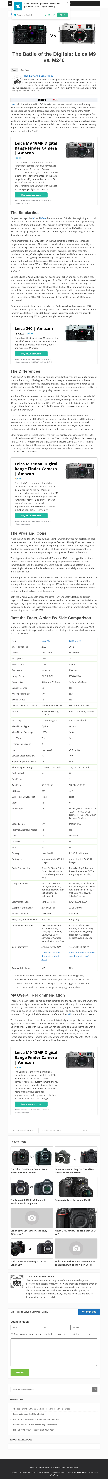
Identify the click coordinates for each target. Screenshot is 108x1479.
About (14, 70)
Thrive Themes (81, 1472)
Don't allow (50, 14)
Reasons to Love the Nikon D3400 (28, 1414)
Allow (62, 14)
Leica (13, 104)
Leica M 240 (75, 640)
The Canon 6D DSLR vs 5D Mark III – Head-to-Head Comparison (41, 1409)
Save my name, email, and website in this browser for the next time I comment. (53, 1334)
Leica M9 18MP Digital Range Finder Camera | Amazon (36, 148)
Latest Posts (24, 70)
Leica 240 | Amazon (34, 328)
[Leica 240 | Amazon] (80, 344)
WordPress (54, 1475)
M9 (33, 218)
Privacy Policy (44, 1467)
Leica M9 (45, 640)
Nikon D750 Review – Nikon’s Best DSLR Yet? (33, 1430)
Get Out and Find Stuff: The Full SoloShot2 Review (36, 1419)
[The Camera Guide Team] (17, 85)
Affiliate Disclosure (58, 1467)
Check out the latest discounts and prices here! (51, 956)
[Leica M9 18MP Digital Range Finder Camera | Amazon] (80, 163)
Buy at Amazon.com (31, 195)
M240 (43, 218)
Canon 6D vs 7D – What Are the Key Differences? (35, 1424)
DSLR (11, 4)
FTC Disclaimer (72, 1467)
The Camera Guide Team (38, 75)
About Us (33, 1467)
